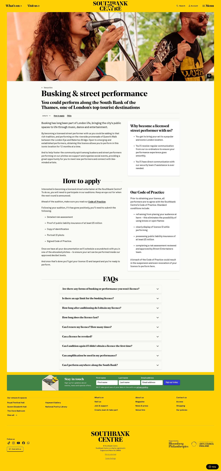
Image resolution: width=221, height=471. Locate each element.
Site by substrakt (110, 454)
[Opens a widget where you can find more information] (212, 467)
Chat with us (16, 449)
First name (101, 378)
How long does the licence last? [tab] (80, 317)
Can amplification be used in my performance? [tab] (89, 355)
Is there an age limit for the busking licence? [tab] (88, 298)
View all (10, 415)
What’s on (13, 6)
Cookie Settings (110, 458)
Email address (147, 378)
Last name (123, 378)
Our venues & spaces (17, 398)
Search (182, 6)
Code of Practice (97, 202)
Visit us (33, 6)
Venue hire (48, 88)
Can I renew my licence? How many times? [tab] (87, 327)
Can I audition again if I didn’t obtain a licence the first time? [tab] (97, 346)
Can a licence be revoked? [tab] (77, 336)
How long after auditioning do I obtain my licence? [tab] (91, 308)
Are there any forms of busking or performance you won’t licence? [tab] (100, 289)
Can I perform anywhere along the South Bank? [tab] (90, 365)
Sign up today (172, 382)
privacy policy (142, 387)
